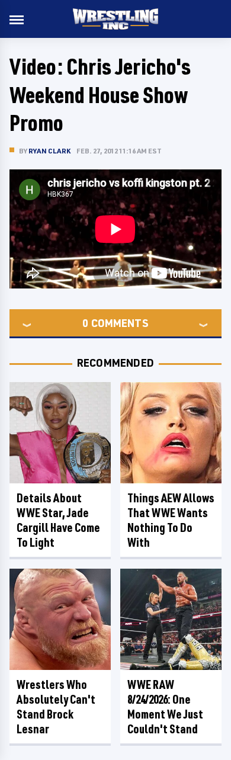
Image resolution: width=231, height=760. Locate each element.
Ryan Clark (49, 150)
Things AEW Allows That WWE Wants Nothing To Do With (170, 520)
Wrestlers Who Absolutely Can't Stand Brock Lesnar (56, 706)
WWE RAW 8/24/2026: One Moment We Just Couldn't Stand (165, 706)
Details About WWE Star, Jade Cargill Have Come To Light (58, 520)
